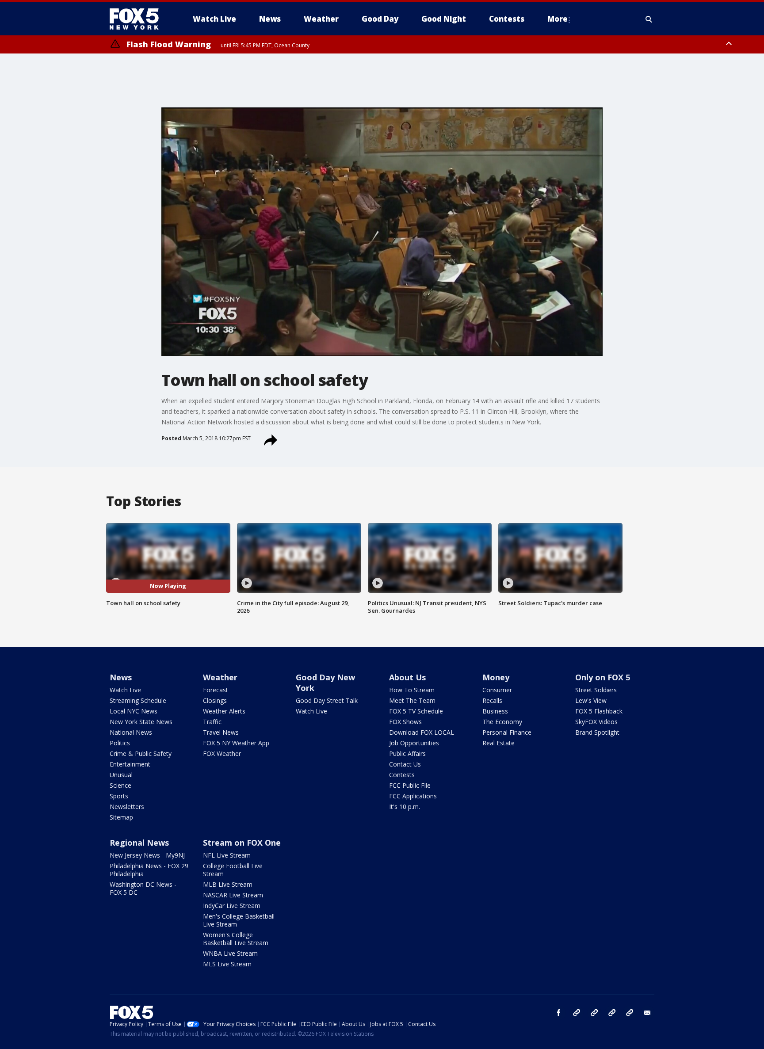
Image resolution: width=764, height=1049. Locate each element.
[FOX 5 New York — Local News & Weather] (139, 19)
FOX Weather (222, 753)
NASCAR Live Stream (233, 895)
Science (120, 785)
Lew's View (591, 700)
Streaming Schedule (138, 700)
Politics (120, 743)
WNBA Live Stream (230, 953)
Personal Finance (506, 732)
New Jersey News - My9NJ (147, 855)
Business (495, 711)
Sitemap (121, 817)
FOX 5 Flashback (599, 711)
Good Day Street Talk (327, 700)
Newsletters (127, 806)
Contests (402, 775)
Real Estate (498, 743)
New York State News (141, 721)
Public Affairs (407, 753)
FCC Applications (413, 796)
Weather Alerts (224, 711)
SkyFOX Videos (596, 721)
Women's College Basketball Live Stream (235, 939)
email (647, 1013)
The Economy (502, 721)
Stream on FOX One (242, 842)
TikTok (594, 1013)
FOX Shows (405, 721)
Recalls (492, 700)
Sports (119, 796)
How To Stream (412, 690)
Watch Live (125, 690)
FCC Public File (410, 785)
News (121, 677)
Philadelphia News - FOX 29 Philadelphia (149, 870)
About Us (407, 677)
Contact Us (405, 764)
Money (495, 677)
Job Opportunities (414, 743)
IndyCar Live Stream (231, 905)
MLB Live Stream (227, 884)
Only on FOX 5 (602, 677)
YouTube (612, 1013)
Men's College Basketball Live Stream (239, 920)
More (557, 19)
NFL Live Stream (227, 855)
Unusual (121, 775)
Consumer (497, 690)
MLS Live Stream (227, 964)
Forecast (215, 690)
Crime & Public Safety (141, 753)
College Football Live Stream (233, 870)
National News (131, 732)
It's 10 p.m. (404, 806)
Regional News (139, 842)
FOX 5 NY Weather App (236, 743)
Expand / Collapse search (649, 19)
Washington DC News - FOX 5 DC (143, 888)
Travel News (221, 732)
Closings (215, 700)
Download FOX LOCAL (421, 732)
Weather (220, 677)
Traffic (212, 721)
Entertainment (130, 764)
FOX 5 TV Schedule (416, 711)
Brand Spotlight (597, 732)
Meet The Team (412, 700)
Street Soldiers (596, 690)
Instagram (576, 1013)
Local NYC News (133, 711)
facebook (559, 1013)
